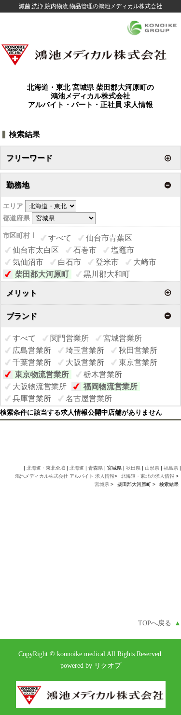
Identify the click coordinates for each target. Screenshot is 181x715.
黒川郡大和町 (107, 274)
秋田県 (133, 468)
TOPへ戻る (159, 623)
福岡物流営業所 (111, 386)
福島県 (171, 468)
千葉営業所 (32, 362)
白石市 (69, 262)
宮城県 (102, 484)
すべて (59, 238)
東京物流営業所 (42, 374)
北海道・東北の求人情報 (148, 476)
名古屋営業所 (89, 398)
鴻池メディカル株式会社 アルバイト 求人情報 (64, 476)
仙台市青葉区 (109, 238)
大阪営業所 (85, 362)
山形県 (152, 468)
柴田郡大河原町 (42, 274)
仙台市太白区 (36, 250)
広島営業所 (32, 350)
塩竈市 (122, 250)
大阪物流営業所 (40, 386)
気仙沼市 (28, 262)
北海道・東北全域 (46, 468)
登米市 (107, 262)
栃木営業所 (103, 374)
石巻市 (85, 250)
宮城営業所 (122, 338)
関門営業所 (69, 338)
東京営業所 (138, 362)
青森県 (95, 468)
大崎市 (144, 262)
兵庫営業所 (32, 398)
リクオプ (107, 665)
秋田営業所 (138, 350)
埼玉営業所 (85, 350)
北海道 (77, 468)
